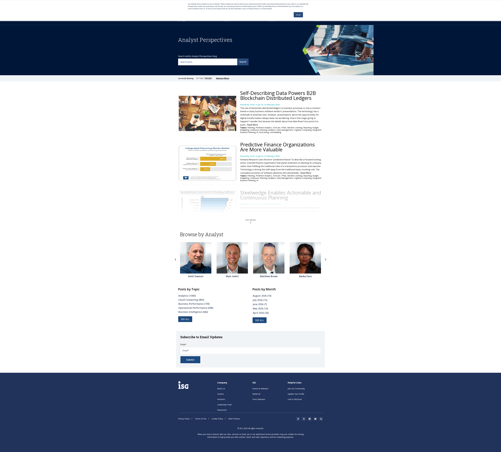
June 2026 (260, 304)
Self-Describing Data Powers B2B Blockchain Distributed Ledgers (278, 95)
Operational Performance (195, 307)
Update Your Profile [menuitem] (296, 394)
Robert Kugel (255, 104)
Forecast (276, 127)
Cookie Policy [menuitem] (217, 418)
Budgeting (244, 130)
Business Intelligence (193, 311)
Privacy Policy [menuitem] (184, 418)
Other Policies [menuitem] (234, 418)
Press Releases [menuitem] (258, 399)
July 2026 (260, 300)
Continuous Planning (258, 130)
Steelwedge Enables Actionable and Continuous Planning (280, 195)
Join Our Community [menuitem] (296, 388)
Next (325, 259)
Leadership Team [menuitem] (224, 404)
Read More (252, 124)
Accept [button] (298, 15)
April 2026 (261, 312)
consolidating (275, 132)
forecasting (264, 132)
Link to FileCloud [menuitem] (295, 399)
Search (242, 61)
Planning (251, 127)
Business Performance (194, 303)
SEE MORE (250, 220)
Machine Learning (294, 127)
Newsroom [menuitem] (222, 410)
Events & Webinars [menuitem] (260, 388)
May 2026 (260, 308)
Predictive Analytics (264, 127)
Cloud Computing (191, 299)
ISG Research (255, 204)
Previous (175, 259)
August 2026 (262, 295)
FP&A (283, 127)
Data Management (285, 130)
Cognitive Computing (302, 130)
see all (185, 319)
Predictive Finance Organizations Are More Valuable (277, 147)
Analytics (272, 130)
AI (257, 132)
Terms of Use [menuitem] (200, 418)
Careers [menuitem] (220, 394)
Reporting (307, 127)
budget (315, 127)
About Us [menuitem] (221, 388)
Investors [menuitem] (221, 399)
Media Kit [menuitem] (256, 394)
